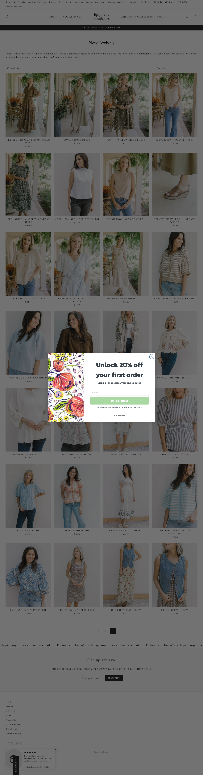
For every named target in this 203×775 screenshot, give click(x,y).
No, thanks (119, 415)
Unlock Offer (119, 401)
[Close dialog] (151, 356)
